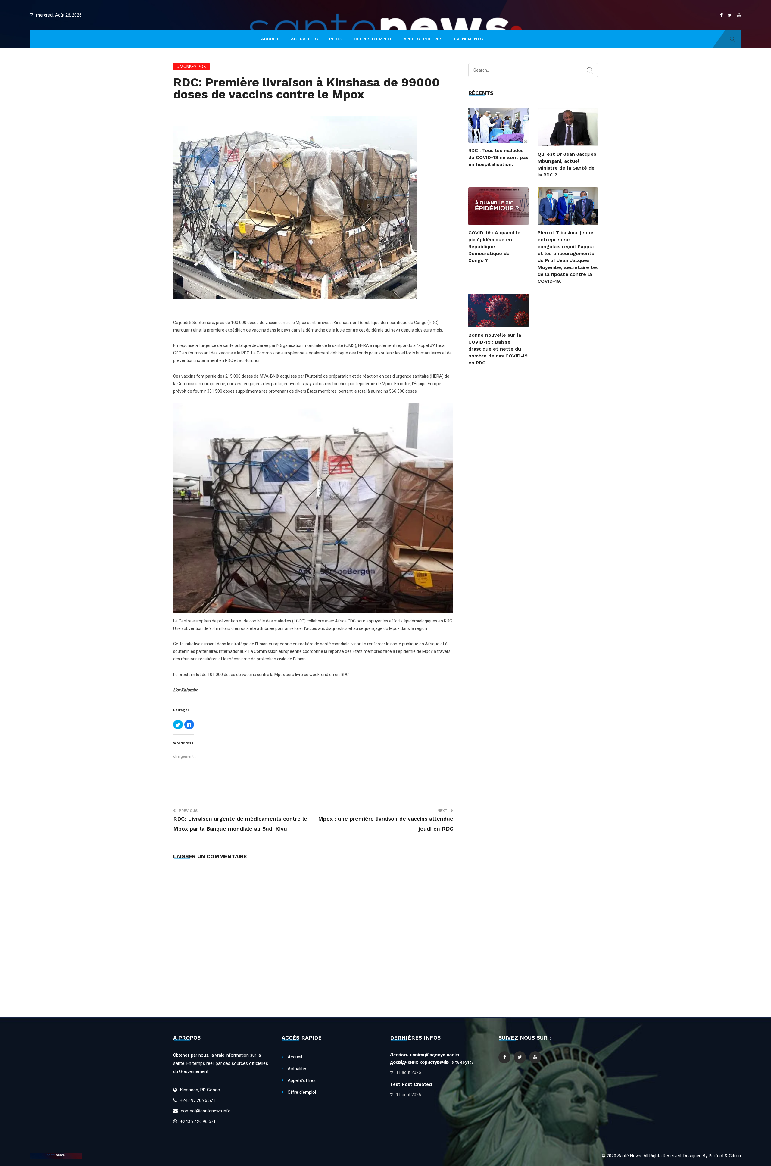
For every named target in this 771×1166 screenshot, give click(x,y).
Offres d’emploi (373, 38)
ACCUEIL (270, 38)
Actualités (297, 1068)
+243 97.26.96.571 (197, 1100)
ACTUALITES (304, 38)
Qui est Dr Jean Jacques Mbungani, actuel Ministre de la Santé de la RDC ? (567, 164)
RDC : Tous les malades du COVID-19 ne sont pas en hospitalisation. (498, 157)
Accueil (295, 1057)
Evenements (468, 38)
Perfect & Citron (725, 1155)
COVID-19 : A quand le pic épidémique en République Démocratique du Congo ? (494, 246)
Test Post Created (411, 1084)
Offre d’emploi (302, 1092)
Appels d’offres (423, 38)
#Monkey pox (191, 66)
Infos (335, 38)
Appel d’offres (302, 1080)
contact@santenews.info (206, 1111)
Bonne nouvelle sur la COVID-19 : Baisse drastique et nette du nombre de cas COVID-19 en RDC (498, 349)
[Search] (590, 71)
